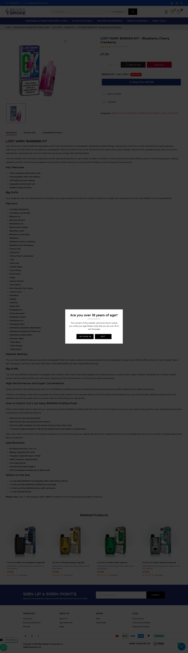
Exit (103, 336)
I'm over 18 (85, 336)
